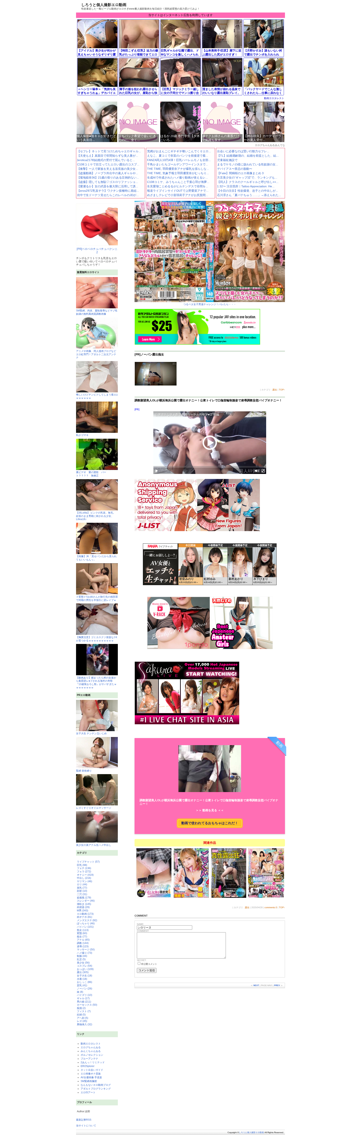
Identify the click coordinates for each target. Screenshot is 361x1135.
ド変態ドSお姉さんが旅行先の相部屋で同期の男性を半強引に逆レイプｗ (97, 598)
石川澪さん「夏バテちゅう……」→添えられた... (249, 195)
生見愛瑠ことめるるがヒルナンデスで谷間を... (177, 186)
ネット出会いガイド (92, 1069)
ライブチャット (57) (88, 861)
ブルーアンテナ (89, 1058)
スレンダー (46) (86, 900)
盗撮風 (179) (84, 897)
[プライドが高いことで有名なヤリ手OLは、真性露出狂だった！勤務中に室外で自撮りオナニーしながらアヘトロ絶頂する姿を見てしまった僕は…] (228, 897)
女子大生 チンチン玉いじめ (91, 733)
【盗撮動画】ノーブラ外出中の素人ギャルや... (107, 173)
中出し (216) (84, 878)
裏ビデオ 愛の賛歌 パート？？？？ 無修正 (91, 474)
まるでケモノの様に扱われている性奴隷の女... (247, 164)
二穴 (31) (82, 894)
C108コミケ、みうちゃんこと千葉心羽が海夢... (178, 182)
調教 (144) (83, 943)
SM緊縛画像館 (89, 1081)
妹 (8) (80, 991)
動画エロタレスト (274, 98)
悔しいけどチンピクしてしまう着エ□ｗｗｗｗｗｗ (97, 396)
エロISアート (88, 1092)
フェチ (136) (84, 868)
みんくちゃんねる (91, 1051)
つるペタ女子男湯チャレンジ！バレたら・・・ (209, 304)
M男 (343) (82, 910)
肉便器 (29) (83, 907)
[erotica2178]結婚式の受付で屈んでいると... (106, 160)
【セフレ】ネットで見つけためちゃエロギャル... (109, 151)
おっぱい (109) (85, 969)
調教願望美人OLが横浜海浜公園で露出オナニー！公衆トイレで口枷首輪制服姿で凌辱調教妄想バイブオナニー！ (208, 400)
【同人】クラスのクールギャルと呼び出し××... (247, 182)
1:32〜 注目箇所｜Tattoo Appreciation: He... (246, 186)
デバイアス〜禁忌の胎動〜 (234, 168)
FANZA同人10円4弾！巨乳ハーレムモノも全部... (179, 160)
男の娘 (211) (84, 1001)
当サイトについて (86, 1125)
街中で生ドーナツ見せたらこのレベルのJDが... (108, 195)
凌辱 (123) (83, 946)
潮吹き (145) (84, 904)
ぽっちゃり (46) (86, 923)
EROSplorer (87, 1066)
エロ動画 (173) (85, 913)
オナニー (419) (85, 874)
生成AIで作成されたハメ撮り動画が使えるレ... (177, 177)
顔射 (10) (82, 890)
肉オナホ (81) (84, 917)
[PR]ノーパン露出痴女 (149, 354)
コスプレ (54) (84, 965)
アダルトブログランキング (96, 1088)
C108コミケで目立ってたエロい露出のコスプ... (108, 164)
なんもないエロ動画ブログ (96, 1084)
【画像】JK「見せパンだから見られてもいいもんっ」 (96, 558)
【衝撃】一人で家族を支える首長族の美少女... (107, 168)
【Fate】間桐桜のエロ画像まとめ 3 (240, 173)
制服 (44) (82, 956)
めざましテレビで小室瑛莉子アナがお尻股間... (177, 195)
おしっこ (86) (84, 982)
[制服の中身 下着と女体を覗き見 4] (153, 897)
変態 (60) (82, 933)
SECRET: (141, 960)
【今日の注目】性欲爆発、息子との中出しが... (247, 190)
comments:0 (270, 907)
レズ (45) (82, 1021)
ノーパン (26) (84, 988)
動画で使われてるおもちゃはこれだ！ (209, 823)
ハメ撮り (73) (84, 952)
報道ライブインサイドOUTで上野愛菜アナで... (177, 190)
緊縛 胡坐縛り (84, 770)
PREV (277, 985)
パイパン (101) (85, 926)
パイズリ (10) (84, 995)
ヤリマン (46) (84, 881)
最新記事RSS (83, 1119)
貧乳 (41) (82, 985)
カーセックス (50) (87, 1004)
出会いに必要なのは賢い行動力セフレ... (243, 151)
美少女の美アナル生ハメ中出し (93, 845)
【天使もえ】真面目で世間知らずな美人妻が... (107, 155)
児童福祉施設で (227, 160)
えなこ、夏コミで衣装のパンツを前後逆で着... (177, 155)
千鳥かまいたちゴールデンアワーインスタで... (177, 164)
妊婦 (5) (81, 1014)
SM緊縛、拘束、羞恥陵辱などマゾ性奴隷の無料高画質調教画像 (96, 312)
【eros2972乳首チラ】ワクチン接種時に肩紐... (108, 190)
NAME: (140, 924)
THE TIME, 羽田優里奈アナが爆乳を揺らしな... (178, 168)
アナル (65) (83, 939)
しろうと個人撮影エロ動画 (103, 5)
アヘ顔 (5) (82, 1018)
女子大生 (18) (84, 975)
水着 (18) (82, 979)
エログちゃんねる (91, 1047)
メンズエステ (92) (87, 920)
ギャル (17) (83, 998)
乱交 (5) (81, 959)
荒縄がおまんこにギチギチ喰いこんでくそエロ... (179, 151)
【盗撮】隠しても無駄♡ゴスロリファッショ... (107, 182)
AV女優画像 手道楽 (91, 1077)
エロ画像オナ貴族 (91, 1073)
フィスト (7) (84, 1011)
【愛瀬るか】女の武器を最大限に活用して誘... (107, 186)
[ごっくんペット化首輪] (191, 897)
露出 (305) (83, 972)
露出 (274, 389)
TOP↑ (282, 389)
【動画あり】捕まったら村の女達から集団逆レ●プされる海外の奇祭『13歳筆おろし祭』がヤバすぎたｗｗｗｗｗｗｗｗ (96, 682)
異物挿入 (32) (84, 1024)
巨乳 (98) (82, 865)
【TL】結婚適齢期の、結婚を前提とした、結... (248, 155)
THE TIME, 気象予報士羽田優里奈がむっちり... (178, 173)
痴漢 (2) (81, 1008)
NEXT (256, 985)
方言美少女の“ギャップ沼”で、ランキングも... (247, 177)
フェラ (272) (84, 871)
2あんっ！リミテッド (93, 1062)
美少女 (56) (83, 962)
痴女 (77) (82, 936)
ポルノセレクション (92, 1054)
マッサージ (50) (86, 949)
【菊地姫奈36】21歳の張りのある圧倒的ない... (108, 177)
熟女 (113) (83, 930)
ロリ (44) (82, 884)
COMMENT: (143, 931)
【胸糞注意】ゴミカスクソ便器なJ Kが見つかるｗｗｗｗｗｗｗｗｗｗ (96, 639)
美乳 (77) (82, 887)
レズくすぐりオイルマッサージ (93, 807)
